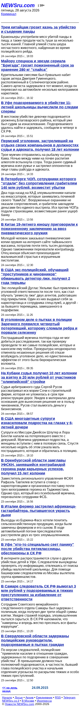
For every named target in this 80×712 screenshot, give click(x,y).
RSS (58, 697)
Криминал (8, 14)
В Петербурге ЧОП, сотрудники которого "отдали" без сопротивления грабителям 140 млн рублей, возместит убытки (39, 183)
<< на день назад (9, 689)
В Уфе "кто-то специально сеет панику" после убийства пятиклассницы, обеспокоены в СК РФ (37, 548)
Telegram (69, 697)
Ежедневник (44, 697)
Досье (19, 697)
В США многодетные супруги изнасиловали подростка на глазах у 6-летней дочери (37, 423)
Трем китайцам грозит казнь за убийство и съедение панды (38, 29)
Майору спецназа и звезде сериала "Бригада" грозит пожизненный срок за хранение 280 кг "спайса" (37, 65)
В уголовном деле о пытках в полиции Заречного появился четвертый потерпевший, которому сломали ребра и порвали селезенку (39, 326)
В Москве (28, 700)
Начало (7, 697)
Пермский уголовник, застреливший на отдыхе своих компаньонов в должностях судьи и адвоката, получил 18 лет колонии (40, 145)
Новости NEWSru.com (19, 704)
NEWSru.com (18, 5)
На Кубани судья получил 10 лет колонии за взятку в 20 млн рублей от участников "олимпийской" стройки (39, 377)
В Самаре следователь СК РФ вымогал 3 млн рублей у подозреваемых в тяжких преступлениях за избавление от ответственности (38, 592)
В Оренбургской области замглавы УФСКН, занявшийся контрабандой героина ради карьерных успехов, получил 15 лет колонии (33, 466)
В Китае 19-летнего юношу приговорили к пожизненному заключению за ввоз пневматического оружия (39, 228)
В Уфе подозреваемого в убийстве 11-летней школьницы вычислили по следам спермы (39, 107)
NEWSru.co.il (10, 700)
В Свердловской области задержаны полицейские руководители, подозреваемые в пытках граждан (35, 640)
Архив (29, 697)
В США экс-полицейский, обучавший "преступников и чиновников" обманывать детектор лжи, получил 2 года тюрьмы (35, 276)
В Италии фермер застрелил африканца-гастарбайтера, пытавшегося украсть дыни (38, 510)
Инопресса (44, 700)
